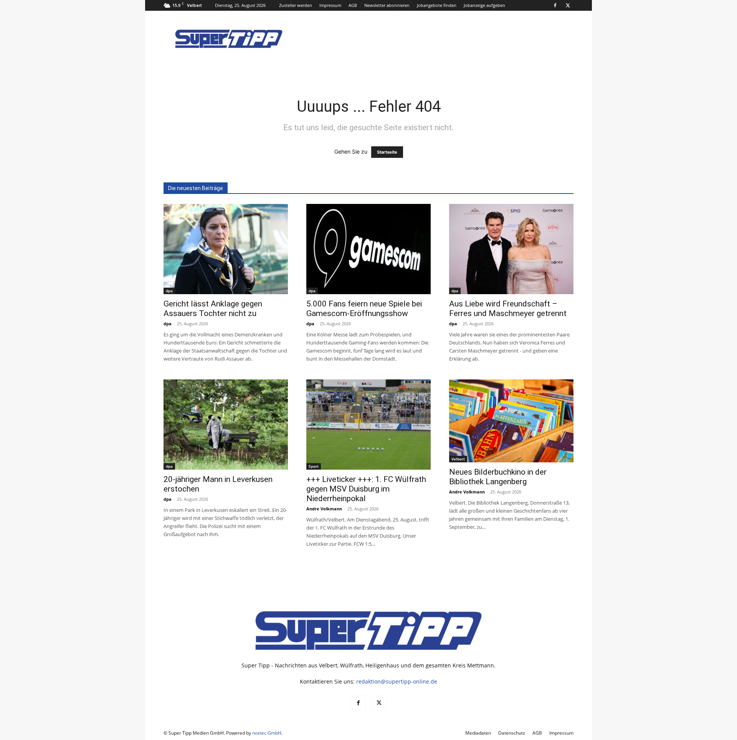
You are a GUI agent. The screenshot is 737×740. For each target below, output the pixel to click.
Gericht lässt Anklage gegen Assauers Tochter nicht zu (213, 308)
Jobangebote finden (436, 5)
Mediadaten (478, 733)
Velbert (458, 459)
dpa (169, 290)
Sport (314, 466)
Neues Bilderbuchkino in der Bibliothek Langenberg (498, 476)
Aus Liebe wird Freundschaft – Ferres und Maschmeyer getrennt (508, 308)
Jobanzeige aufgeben (484, 5)
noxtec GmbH (266, 733)
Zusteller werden (295, 5)
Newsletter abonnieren (387, 5)
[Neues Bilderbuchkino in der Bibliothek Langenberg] (511, 420)
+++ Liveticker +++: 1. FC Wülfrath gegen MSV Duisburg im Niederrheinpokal (366, 489)
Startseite (387, 152)
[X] (567, 5)
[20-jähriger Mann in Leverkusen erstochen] (226, 424)
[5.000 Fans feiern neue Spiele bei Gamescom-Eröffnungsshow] (368, 249)
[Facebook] (555, 5)
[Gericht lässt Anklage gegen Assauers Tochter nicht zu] (226, 249)
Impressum (330, 5)
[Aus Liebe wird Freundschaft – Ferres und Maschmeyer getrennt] (511, 249)
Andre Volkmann (324, 509)
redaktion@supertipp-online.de (396, 681)
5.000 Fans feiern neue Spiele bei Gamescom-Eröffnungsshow (364, 308)
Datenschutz (511, 733)
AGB (353, 5)
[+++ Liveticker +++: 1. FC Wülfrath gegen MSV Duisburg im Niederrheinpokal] (368, 424)
